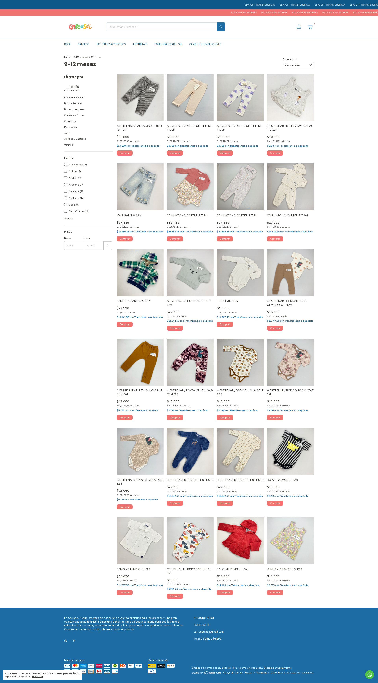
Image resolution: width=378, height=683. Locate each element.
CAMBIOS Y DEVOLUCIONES (205, 44)
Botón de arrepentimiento (278, 667)
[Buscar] (221, 26)
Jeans (67, 133)
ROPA (67, 44)
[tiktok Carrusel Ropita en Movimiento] (73, 641)
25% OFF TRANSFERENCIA (233, 4)
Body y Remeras (73, 103)
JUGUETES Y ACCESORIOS (111, 44)
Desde (67, 238)
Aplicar (108, 245)
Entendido (37, 676)
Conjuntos (70, 121)
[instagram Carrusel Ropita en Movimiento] (65, 641)
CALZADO (83, 44)
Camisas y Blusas (74, 115)
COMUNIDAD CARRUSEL (168, 44)
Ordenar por (289, 59)
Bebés (85, 57)
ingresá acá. (255, 667)
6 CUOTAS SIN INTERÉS (215, 12)
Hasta (87, 238)
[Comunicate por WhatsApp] (369, 674)
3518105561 (201, 625)
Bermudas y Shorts (74, 97)
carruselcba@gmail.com (209, 632)
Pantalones (70, 127)
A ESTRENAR (140, 44)
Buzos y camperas (74, 109)
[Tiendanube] (206, 673)
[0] (310, 27)
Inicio (67, 57)
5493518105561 (204, 618)
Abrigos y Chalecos (75, 138)
